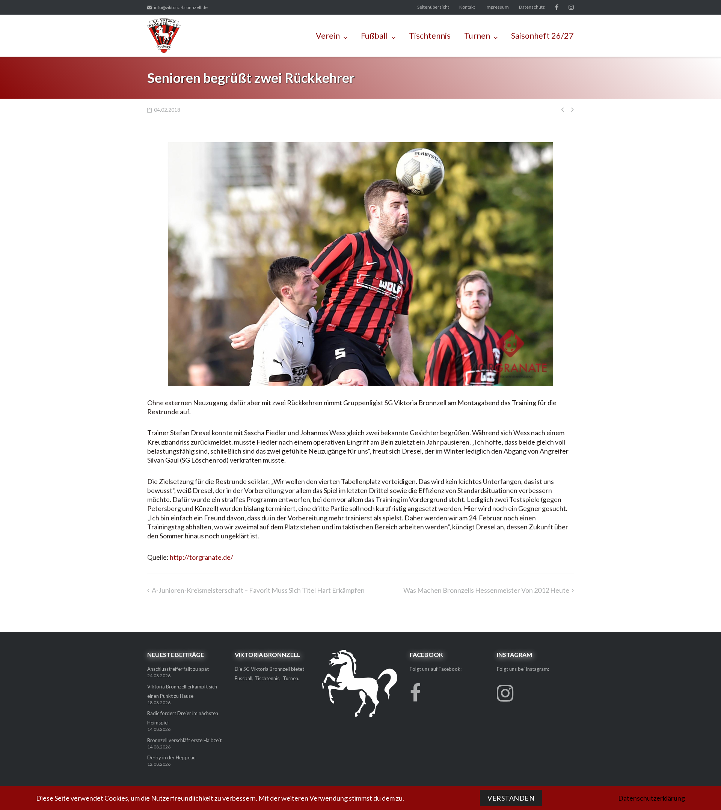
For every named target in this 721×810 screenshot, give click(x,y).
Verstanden (510, 798)
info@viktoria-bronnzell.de (181, 7)
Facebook (556, 7)
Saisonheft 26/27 (542, 36)
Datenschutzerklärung (651, 798)
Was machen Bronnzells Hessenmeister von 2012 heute (486, 590)
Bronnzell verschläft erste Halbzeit (184, 740)
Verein (328, 36)
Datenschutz (532, 7)
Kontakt (467, 7)
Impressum (497, 7)
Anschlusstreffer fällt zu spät (178, 669)
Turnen (477, 36)
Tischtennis (430, 36)
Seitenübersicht (433, 7)
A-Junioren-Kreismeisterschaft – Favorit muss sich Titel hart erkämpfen (258, 590)
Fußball (374, 36)
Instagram (571, 7)
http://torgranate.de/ (201, 557)
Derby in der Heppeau (171, 757)
